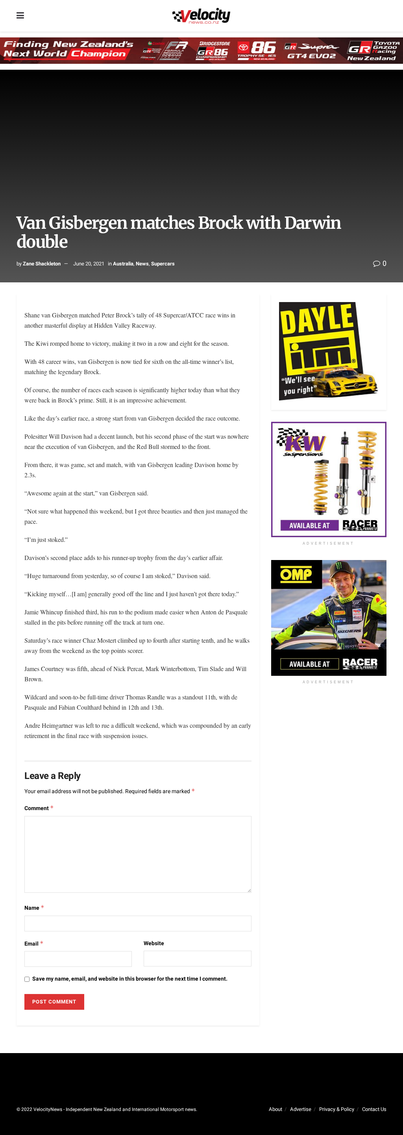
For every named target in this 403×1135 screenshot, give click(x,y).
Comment (39, 808)
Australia (123, 263)
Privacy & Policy (336, 1109)
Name (34, 908)
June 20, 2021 (88, 263)
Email (34, 944)
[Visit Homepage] (201, 16)
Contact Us (374, 1109)
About (275, 1109)
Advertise (300, 1109)
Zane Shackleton (42, 263)
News (142, 263)
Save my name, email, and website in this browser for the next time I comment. (129, 979)
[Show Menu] (20, 16)
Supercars (163, 263)
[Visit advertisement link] (328, 479)
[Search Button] (382, 16)
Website (154, 943)
